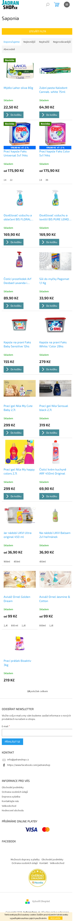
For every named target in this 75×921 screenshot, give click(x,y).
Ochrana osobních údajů (15, 792)
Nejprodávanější (62, 42)
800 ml (14, 625)
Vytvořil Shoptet (41, 901)
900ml (7, 561)
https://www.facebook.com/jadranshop (28, 765)
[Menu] (66, 4)
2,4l (5, 625)
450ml (17, 561)
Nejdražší (44, 42)
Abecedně (9, 49)
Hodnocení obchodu (13, 810)
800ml (42, 625)
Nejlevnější (29, 42)
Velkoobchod (9, 806)
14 (5, 180)
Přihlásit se (12, 741)
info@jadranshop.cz (18, 760)
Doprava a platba (11, 797)
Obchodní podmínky (13, 787)
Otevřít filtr (37, 31)
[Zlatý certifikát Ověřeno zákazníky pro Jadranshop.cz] (37, 878)
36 (47, 180)
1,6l (23, 625)
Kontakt (44, 863)
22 (11, 180)
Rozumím (55, 918)
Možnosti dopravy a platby (25, 859)
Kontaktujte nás (10, 801)
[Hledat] (47, 4)
